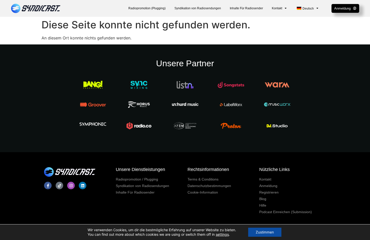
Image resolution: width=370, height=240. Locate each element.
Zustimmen (265, 232)
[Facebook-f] (48, 185)
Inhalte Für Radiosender (246, 8)
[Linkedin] (82, 185)
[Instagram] (71, 185)
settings (222, 234)
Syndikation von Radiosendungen (197, 8)
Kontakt (277, 8)
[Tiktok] (59, 185)
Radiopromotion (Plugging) (147, 8)
